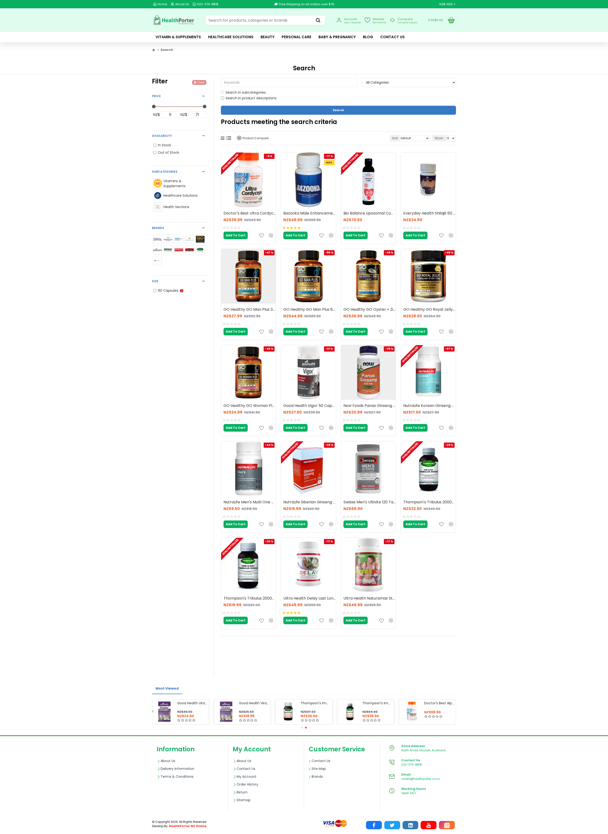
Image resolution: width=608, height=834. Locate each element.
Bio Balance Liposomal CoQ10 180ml (369, 213)
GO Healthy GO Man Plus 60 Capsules (309, 309)
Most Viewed (167, 688)
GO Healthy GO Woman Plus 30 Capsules (249, 405)
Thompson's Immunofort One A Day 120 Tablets (377, 703)
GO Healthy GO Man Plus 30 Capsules (249, 309)
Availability (162, 136)
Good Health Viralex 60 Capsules (192, 703)
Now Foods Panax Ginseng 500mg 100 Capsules (369, 405)
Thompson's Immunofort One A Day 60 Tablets (316, 703)
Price (156, 96)
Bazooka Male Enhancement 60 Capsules (309, 213)
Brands (158, 228)
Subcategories (164, 172)
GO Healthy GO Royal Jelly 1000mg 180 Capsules (429, 309)
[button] (152, 711)
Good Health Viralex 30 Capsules (254, 703)
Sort (395, 138)
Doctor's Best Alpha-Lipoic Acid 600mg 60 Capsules (439, 703)
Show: (439, 138)
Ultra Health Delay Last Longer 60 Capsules (309, 598)
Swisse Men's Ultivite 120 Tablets (369, 502)
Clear (201, 82)
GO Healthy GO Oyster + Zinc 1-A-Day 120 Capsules (369, 309)
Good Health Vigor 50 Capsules (309, 405)
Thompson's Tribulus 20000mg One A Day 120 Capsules (429, 502)
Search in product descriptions (251, 98)
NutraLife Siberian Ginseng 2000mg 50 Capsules (309, 502)
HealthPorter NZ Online (187, 826)
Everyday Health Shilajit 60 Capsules (429, 213)
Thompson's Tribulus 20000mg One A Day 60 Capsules (249, 598)
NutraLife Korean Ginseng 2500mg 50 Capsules (429, 405)
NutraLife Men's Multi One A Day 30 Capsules (249, 502)
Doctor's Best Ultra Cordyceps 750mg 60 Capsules (249, 213)
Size (155, 281)
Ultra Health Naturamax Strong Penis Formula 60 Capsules (369, 598)
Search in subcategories (246, 92)
